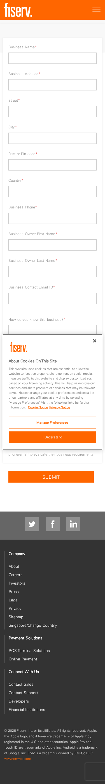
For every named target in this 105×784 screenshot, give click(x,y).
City (12, 127)
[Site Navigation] (96, 10)
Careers (15, 574)
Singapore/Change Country (33, 625)
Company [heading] (17, 553)
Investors (17, 583)
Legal (13, 600)
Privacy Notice (59, 407)
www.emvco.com (17, 758)
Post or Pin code (22, 153)
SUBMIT (51, 477)
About (14, 566)
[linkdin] (73, 524)
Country (15, 180)
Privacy (15, 608)
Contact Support (23, 692)
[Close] (94, 341)
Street (14, 100)
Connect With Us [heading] (24, 671)
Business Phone (22, 207)
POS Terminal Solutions (29, 650)
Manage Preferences (52, 422)
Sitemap (16, 616)
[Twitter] (32, 524)
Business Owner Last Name (32, 260)
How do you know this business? (37, 319)
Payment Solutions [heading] (25, 637)
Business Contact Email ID (31, 287)
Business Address (24, 73)
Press (14, 591)
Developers (19, 701)
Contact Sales (21, 684)
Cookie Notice (38, 407)
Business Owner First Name (32, 233)
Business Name (22, 47)
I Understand (52, 437)
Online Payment (23, 659)
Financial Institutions (27, 709)
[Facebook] (52, 524)
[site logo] (18, 10)
